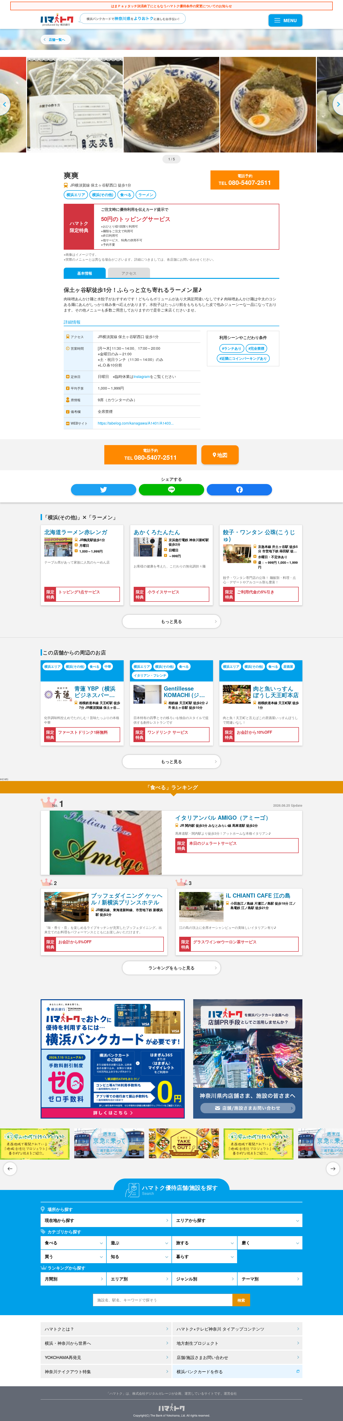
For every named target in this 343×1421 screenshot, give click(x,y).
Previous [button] (6, 104)
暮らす (182, 1256)
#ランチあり (232, 348)
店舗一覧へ (57, 39)
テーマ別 (250, 1279)
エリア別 (119, 1279)
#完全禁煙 (256, 348)
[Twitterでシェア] (103, 489)
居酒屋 (288, 666)
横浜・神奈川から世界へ (68, 1343)
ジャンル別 (186, 1279)
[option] (171, 104)
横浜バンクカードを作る (200, 1371)
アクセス (129, 273)
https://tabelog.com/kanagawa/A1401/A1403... (136, 423)
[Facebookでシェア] (239, 489)
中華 (108, 666)
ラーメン (145, 194)
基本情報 (84, 273)
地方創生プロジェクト (198, 1343)
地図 (222, 455)
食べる (125, 194)
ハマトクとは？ (59, 1329)
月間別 (51, 1279)
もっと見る (171, 621)
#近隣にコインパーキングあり (243, 358)
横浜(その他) (102, 194)
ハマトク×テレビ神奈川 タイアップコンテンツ (220, 1329)
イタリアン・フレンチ (150, 675)
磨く (246, 1243)
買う (49, 1256)
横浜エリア (75, 194)
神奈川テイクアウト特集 (68, 1371)
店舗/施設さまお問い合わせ (202, 1357)
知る (115, 1256)
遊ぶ (115, 1243)
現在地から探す (59, 1220)
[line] (171, 489)
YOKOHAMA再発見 (63, 1357)
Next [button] (337, 104)
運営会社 (230, 1393)
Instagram (141, 376)
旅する (182, 1243)
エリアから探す (191, 1220)
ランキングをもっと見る (171, 968)
